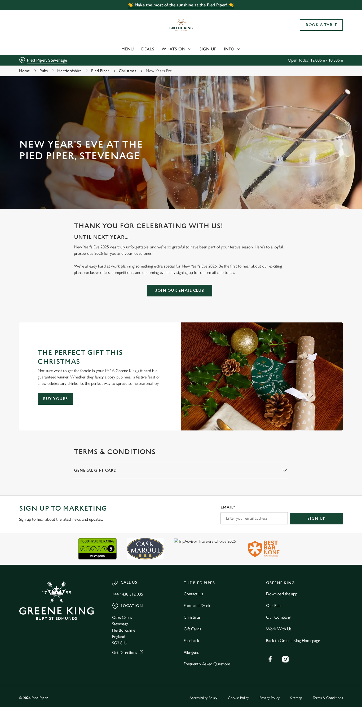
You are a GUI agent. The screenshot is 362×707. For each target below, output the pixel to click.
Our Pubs (274, 605)
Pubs (43, 70)
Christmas (127, 70)
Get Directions (124, 652)
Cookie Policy (238, 698)
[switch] (152, 59)
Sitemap (296, 698)
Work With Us (279, 628)
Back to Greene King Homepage (293, 640)
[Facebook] (270, 659)
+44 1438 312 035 (127, 594)
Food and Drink (197, 605)
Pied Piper (100, 70)
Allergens (191, 652)
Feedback (191, 640)
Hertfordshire (69, 70)
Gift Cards (192, 628)
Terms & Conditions (328, 698)
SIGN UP (316, 518)
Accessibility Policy (203, 698)
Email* (227, 507)
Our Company (278, 617)
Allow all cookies (317, 14)
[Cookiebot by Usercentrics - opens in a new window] (34, 60)
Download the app (281, 593)
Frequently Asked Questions (207, 663)
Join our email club (179, 290)
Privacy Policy (269, 698)
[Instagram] (285, 659)
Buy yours (55, 398)
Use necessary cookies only (317, 31)
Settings (272, 60)
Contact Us (193, 593)
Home (24, 70)
